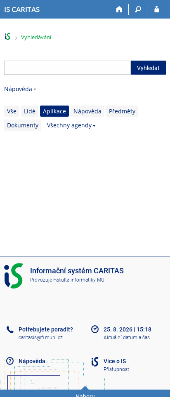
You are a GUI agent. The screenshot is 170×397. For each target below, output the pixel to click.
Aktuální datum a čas (127, 338)
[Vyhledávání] (138, 9)
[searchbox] (67, 68)
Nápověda (18, 89)
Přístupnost (116, 369)
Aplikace (54, 111)
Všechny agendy (69, 125)
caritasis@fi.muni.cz (41, 338)
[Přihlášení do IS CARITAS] (156, 9)
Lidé (29, 111)
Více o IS (115, 361)
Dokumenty (22, 125)
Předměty (122, 111)
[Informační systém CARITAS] (7, 36)
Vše (12, 111)
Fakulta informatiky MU (78, 280)
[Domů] (119, 9)
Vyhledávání (36, 37)
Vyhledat (148, 68)
